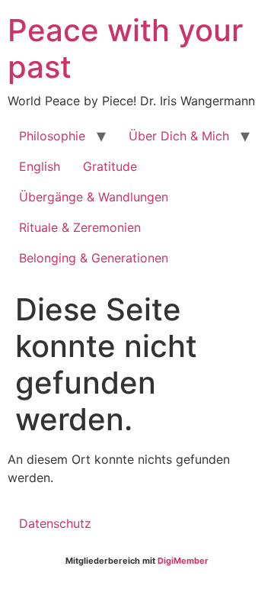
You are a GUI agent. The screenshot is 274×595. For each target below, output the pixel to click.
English (39, 166)
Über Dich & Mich (179, 135)
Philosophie (52, 135)
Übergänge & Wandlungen (93, 196)
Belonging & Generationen (93, 257)
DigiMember (183, 560)
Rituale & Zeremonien (80, 227)
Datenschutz (55, 523)
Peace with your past (125, 48)
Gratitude (110, 166)
